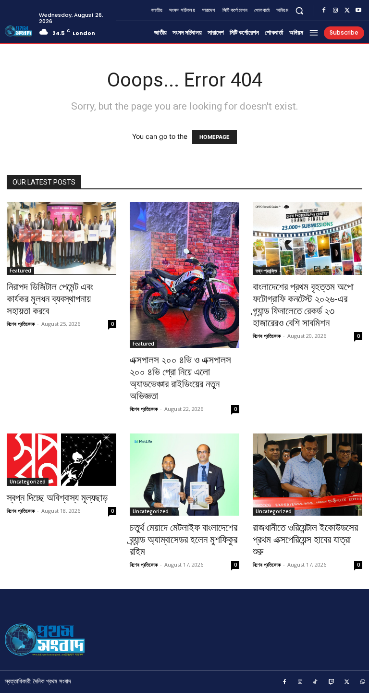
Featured (20, 270)
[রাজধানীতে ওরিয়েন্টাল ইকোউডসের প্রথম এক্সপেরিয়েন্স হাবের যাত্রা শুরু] (307, 474)
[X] (347, 10)
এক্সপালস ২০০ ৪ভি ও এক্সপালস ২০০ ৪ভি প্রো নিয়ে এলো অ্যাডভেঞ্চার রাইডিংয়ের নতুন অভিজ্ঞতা (180, 378)
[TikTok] (315, 682)
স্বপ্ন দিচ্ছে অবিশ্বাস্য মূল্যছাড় (57, 498)
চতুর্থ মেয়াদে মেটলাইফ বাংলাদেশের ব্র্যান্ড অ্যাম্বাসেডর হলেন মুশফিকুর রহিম (183, 539)
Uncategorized (28, 481)
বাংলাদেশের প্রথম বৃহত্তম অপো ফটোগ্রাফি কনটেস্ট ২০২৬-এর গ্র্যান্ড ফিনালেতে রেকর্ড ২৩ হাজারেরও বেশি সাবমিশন (303, 305)
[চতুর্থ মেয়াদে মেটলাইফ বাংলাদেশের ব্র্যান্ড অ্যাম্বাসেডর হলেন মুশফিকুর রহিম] (184, 474)
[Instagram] (335, 10)
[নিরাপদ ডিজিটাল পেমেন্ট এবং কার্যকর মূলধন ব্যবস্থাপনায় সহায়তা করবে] (61, 238)
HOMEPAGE (214, 137)
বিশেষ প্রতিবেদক (21, 323)
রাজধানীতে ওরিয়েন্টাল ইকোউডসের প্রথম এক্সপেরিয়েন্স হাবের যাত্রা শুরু (305, 539)
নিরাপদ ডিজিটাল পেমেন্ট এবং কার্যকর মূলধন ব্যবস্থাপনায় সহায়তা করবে (50, 299)
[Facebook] (324, 10)
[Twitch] (331, 682)
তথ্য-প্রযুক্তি (266, 270)
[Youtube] (358, 10)
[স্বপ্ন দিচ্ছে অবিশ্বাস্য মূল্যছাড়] (61, 459)
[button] (299, 10)
